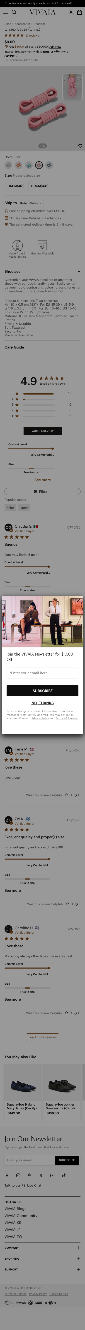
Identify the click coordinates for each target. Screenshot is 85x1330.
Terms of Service (67, 718)
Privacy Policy (40, 718)
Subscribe (43, 690)
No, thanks (43, 703)
